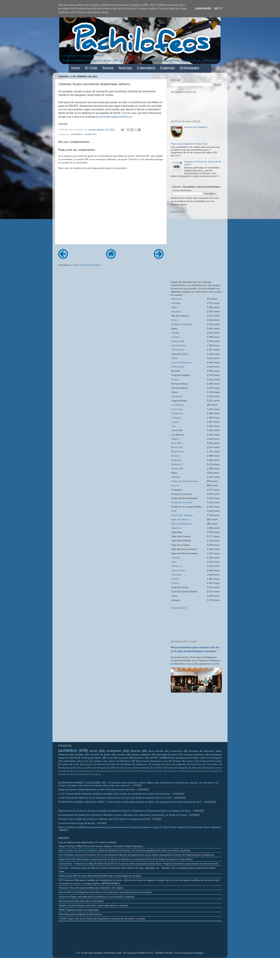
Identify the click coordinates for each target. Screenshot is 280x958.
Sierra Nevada (155, 751)
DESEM (137, 771)
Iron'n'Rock (158, 768)
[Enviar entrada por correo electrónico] (122, 129)
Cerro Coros (177, 349)
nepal (208, 768)
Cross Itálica (212, 764)
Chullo (174, 358)
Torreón (175, 579)
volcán (95, 774)
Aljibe (174, 307)
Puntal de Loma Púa (181, 502)
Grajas (174, 379)
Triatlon (98, 771)
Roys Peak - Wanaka (182, 515)
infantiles (79, 754)
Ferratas (121, 754)
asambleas (181, 758)
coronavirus (214, 771)
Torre (178, 570)
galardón (62, 774)
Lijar (173, 426)
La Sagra (176, 417)
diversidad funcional (167, 754)
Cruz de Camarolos (181, 362)
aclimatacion (69, 761)
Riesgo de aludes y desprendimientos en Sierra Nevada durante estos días (96, 789)
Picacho (175, 485)
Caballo (175, 332)
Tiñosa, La (176, 566)
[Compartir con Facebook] (139, 129)
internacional (205, 761)
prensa (168, 764)
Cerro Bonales (178, 345)
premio (86, 774)
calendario (98, 761)
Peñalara (176, 477)
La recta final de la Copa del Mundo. (76, 823)
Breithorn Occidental (181, 324)
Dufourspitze (177, 366)
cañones (201, 771)
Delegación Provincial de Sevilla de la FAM (164, 771)
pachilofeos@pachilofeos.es (115, 116)
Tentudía (175, 557)
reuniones (123, 758)
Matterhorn (125, 761)
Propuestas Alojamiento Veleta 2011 (189, 143)
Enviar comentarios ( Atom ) (87, 265)
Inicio (75, 68)
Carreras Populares (194, 754)
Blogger (200, 953)
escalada (156, 764)
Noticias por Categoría (195, 127)
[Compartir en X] (135, 129)
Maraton (128, 764)
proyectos (88, 764)
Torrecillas (176, 574)
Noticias (135, 750)
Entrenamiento (142, 768)
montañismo (113, 750)
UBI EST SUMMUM (160, 758)
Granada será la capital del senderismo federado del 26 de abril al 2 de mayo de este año (104, 819)
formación (101, 768)
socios (93, 750)
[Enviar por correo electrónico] (128, 129)
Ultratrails (177, 761)
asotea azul (81, 768)
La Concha (176, 409)
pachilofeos (77, 134)
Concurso (127, 768)
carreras (111, 761)
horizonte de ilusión (100, 754)
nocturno (108, 771)
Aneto (174, 320)
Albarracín (176, 299)
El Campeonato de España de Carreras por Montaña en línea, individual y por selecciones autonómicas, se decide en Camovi (122, 815)
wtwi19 (119, 771)
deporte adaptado (141, 754)
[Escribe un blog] (132, 129)
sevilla (76, 764)
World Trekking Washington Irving (151, 761)
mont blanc (74, 774)
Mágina (175, 439)
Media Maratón (67, 771)
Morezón (175, 455)
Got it (218, 8)
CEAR (128, 771)
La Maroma (177, 413)
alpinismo (139, 758)
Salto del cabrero (180, 519)
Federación (115, 764)
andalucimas (142, 764)
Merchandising (65, 768)
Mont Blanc (177, 443)
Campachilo (180, 764)
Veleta (174, 596)
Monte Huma (178, 451)
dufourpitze (197, 768)
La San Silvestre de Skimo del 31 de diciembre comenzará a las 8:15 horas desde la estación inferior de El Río (115, 797)
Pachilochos (196, 764)
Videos (195, 758)
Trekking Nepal (84, 771)
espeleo (65, 764)
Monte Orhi (177, 447)
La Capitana (177, 404)
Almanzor (176, 311)
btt (91, 768)
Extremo (218, 768)
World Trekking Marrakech (87, 758)
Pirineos (170, 768)
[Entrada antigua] (158, 257)
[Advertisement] (196, 718)
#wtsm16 (101, 764)
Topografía (183, 768)
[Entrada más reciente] (63, 257)
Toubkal (175, 583)
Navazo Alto (177, 468)
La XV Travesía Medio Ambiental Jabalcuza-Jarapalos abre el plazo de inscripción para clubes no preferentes (114, 793)
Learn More (203, 8)
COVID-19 (114, 768)
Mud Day (190, 771)
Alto (178, 341)
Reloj (173, 511)
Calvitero (175, 337)
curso (110, 758)
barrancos (190, 761)
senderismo (91, 134)
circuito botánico (213, 758)
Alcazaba (176, 303)
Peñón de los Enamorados (184, 481)
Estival (85, 761)
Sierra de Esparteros (181, 523)
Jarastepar (176, 396)
